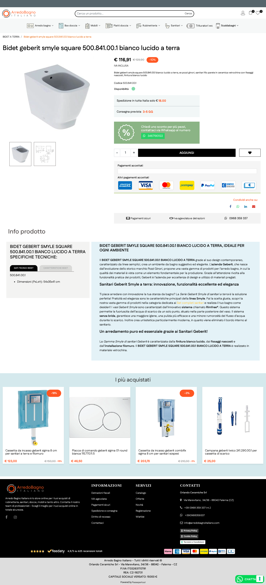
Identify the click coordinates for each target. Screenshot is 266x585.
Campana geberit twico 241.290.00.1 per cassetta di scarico (231, 452)
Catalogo (141, 493)
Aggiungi (187, 153)
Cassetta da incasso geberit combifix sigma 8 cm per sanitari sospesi (162, 452)
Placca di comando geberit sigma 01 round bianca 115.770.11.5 (99, 452)
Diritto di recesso (100, 517)
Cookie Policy (190, 536)
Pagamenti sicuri (141, 218)
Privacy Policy (190, 530)
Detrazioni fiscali (100, 493)
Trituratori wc (204, 26)
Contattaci (97, 523)
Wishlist (140, 517)
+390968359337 (195, 515)
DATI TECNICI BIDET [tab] (23, 268)
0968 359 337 (238, 218)
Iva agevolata (182, 218)
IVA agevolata (99, 499)
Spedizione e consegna (104, 511)
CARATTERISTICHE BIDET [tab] (55, 268)
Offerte (140, 499)
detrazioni (199, 218)
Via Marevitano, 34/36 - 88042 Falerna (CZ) (209, 500)
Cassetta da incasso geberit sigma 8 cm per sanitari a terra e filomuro (31, 452)
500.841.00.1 (129, 83)
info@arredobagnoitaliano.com (201, 523)
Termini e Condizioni (194, 542)
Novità (139, 505)
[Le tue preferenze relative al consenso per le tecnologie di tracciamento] (259, 578)
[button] (188, 13)
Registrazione (143, 511)
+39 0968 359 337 (195, 508)
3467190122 (155, 136)
